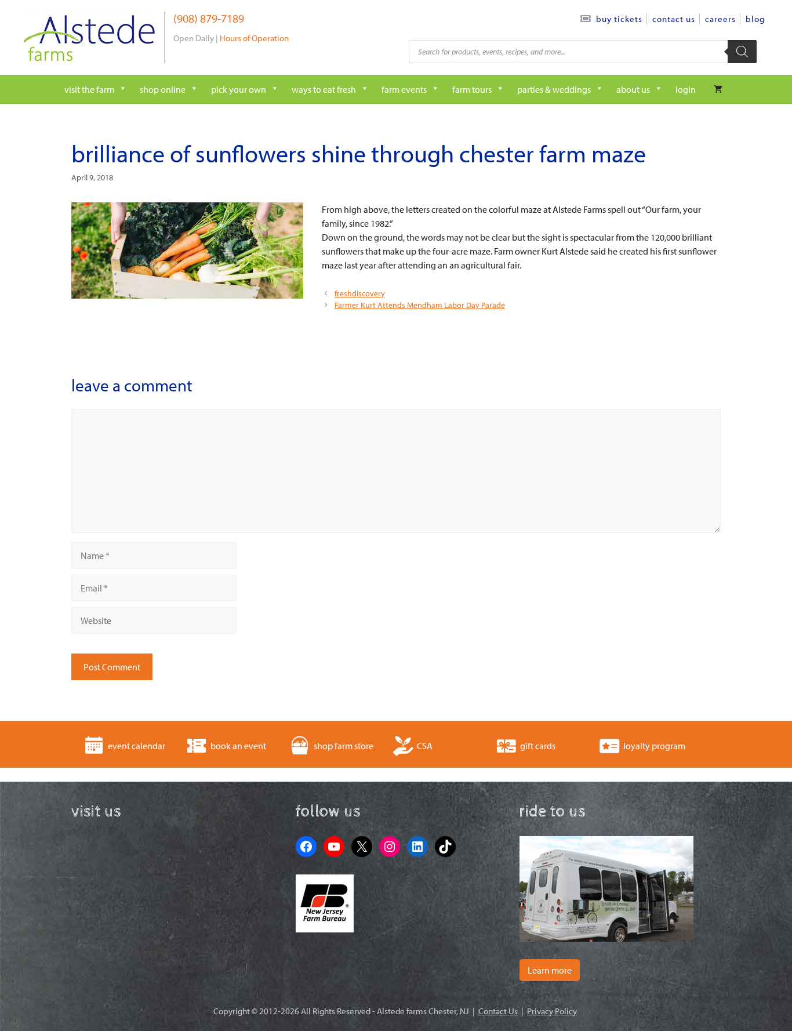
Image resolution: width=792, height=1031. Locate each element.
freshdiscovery (360, 293)
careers (720, 18)
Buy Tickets (619, 18)
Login (685, 89)
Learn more (550, 970)
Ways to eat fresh (324, 89)
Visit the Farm (89, 89)
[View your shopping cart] (718, 89)
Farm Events (404, 89)
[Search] (742, 51)
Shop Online (163, 89)
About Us (633, 89)
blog (755, 18)
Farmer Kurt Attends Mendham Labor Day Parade (420, 305)
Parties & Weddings (554, 89)
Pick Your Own (238, 89)
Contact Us (673, 18)
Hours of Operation (254, 37)
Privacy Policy (552, 1011)
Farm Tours (472, 89)
